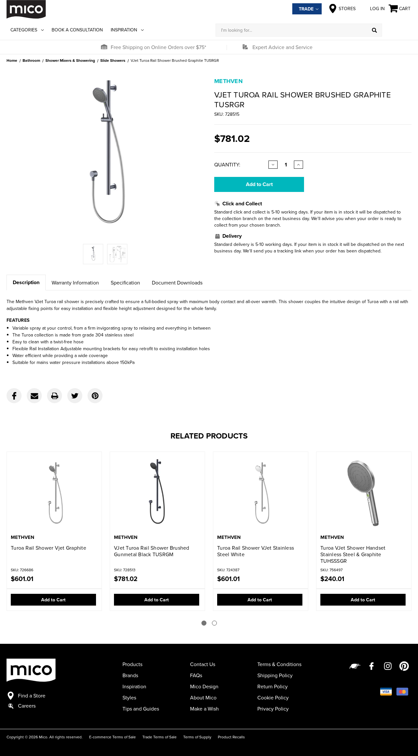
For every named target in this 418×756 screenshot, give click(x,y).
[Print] (54, 395)
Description (26, 282)
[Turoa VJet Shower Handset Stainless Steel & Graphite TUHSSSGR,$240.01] (363, 493)
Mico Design (204, 686)
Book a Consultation (77, 29)
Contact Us (202, 664)
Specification (125, 282)
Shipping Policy (275, 675)
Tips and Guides (140, 708)
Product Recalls (231, 737)
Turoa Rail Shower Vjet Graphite (48, 547)
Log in (377, 8)
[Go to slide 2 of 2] (214, 623)
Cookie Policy (273, 697)
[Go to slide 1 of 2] (203, 623)
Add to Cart (53, 599)
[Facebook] (14, 395)
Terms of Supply (197, 737)
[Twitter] (74, 395)
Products (132, 664)
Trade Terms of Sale (159, 737)
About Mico (203, 697)
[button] (103, 47)
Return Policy (272, 686)
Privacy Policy (273, 708)
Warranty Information (75, 282)
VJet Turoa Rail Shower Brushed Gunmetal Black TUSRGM (151, 551)
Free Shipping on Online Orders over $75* (158, 47)
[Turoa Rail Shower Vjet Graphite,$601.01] (54, 493)
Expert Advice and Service (282, 47)
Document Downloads (177, 282)
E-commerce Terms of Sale (112, 737)
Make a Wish (204, 708)
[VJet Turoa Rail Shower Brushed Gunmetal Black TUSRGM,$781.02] (157, 493)
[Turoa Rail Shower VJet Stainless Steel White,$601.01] (260, 493)
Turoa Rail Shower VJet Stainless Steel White (255, 551)
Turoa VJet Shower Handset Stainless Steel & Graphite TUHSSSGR (352, 554)
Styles (129, 697)
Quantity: (227, 164)
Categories (23, 29)
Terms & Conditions (279, 664)
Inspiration (124, 29)
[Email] (34, 395)
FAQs (196, 675)
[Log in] (396, 30)
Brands (130, 675)
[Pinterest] (95, 395)
